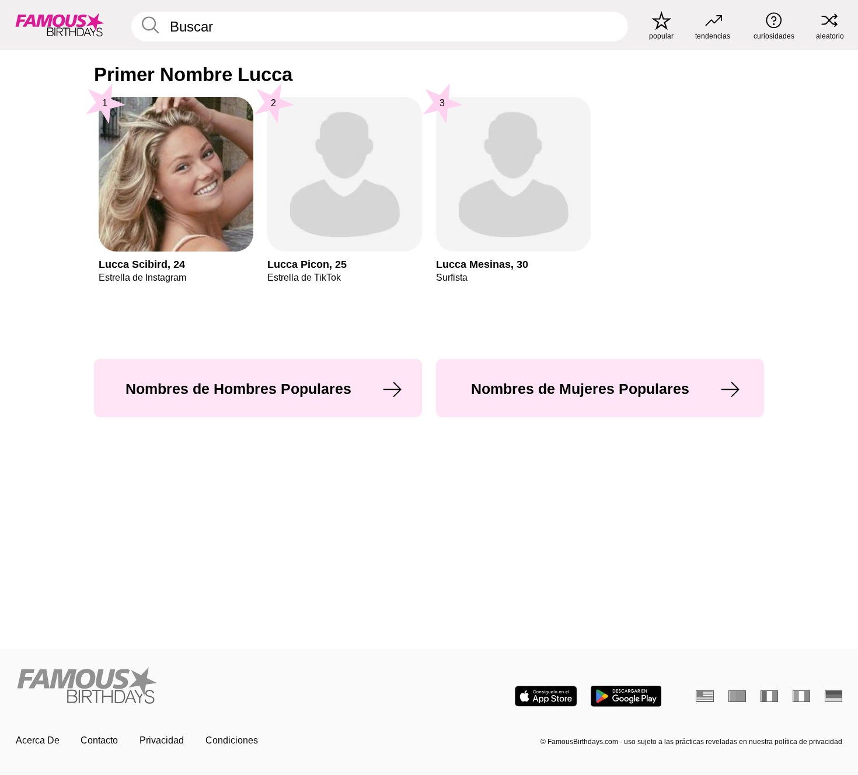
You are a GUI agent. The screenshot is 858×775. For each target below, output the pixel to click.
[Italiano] (802, 696)
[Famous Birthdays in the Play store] (626, 696)
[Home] (219, 686)
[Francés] (770, 696)
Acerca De (38, 740)
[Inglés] (705, 696)
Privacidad (161, 740)
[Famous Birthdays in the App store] (546, 696)
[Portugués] (737, 696)
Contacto (99, 740)
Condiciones (231, 740)
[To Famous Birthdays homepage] (60, 24)
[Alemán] (834, 696)
